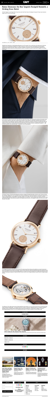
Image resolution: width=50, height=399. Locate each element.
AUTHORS (27, 388)
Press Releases (37, 388)
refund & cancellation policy (29, 392)
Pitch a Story (36, 390)
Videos (42, 386)
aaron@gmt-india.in (25, 314)
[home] (26, 2)
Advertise (36, 386)
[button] (5, 2)
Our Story (27, 386)
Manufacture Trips (43, 389)
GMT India (46, 396)
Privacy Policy (28, 389)
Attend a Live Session (44, 390)
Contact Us (36, 389)
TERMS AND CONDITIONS (29, 390)
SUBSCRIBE (45, 2)
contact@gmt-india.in (19, 387)
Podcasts (42, 388)
